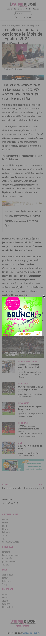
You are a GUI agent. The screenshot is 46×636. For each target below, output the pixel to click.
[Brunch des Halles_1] (22, 336)
